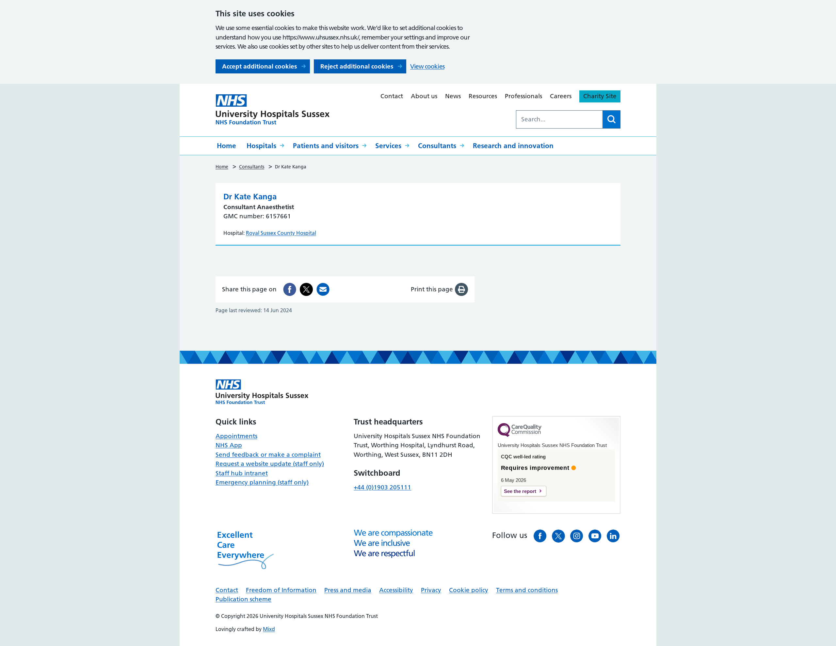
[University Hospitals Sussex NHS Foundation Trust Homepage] (273, 109)
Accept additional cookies (259, 66)
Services (388, 146)
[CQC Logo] (519, 435)
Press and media (347, 590)
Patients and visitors (326, 146)
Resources (483, 96)
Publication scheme (243, 599)
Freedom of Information (281, 590)
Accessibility (396, 590)
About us (424, 96)
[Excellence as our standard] (262, 391)
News (453, 96)
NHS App (229, 445)
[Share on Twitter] (306, 289)
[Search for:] (559, 119)
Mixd (269, 629)
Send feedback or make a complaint (268, 454)
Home (226, 146)
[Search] (611, 119)
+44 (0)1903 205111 (382, 487)
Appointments (236, 436)
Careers (560, 96)
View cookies (427, 66)
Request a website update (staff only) (270, 464)
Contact (391, 96)
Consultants (437, 146)
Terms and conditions (527, 590)
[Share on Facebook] (289, 289)
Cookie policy (468, 590)
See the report (520, 491)
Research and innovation (513, 146)
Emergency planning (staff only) (262, 482)
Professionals (523, 96)
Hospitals (261, 146)
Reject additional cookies (356, 66)
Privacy (431, 590)
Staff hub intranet (242, 473)
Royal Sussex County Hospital (281, 233)
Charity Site (600, 96)
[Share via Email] (323, 289)
